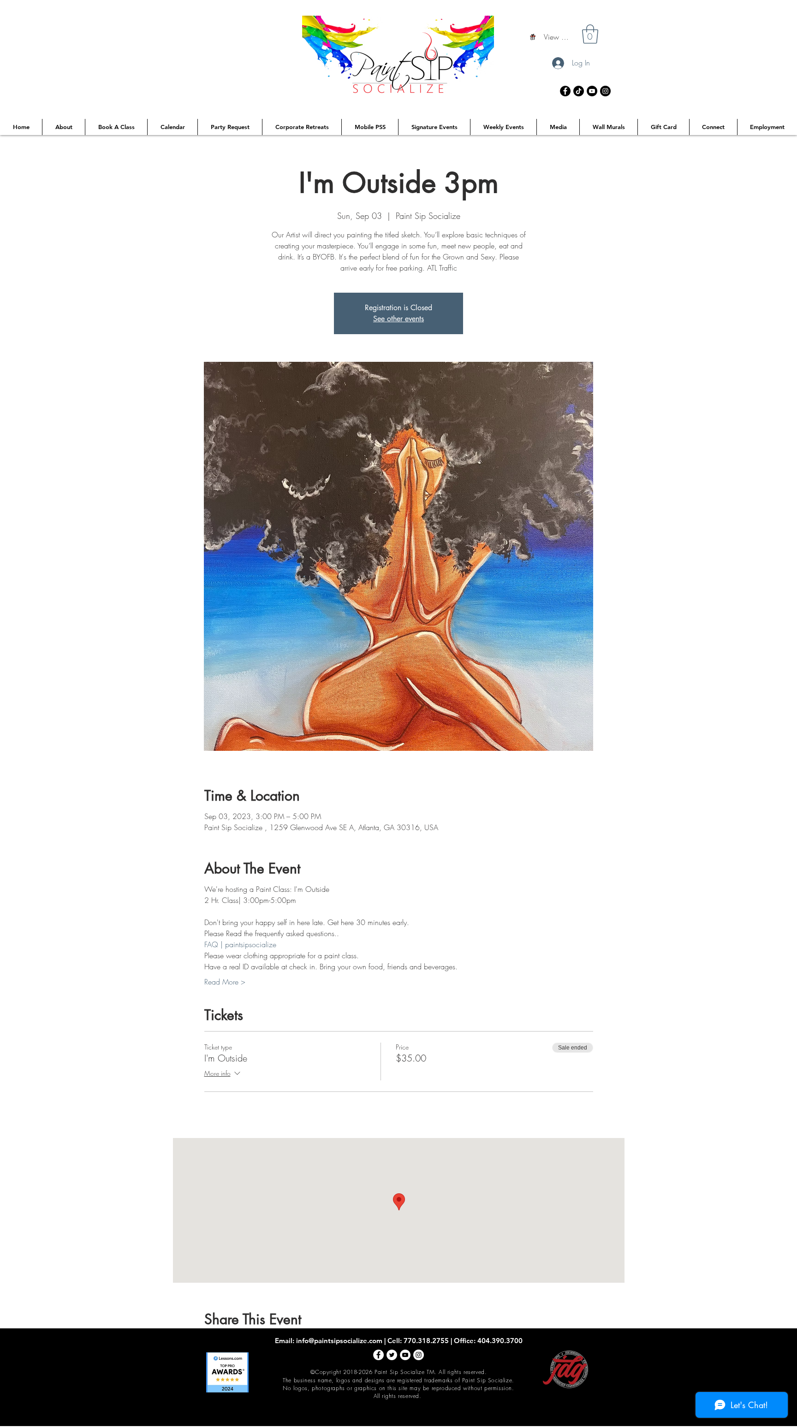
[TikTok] (578, 91)
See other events (398, 319)
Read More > (224, 982)
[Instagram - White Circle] (418, 1355)
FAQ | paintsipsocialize (240, 944)
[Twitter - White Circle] (392, 1355)
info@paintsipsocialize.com (339, 1340)
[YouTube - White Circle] (405, 1355)
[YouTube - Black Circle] (592, 91)
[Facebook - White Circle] (378, 1355)
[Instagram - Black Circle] (605, 91)
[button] (590, 34)
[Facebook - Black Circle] (565, 91)
